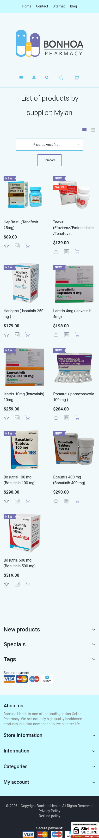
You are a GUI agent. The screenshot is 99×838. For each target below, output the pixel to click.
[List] (92, 130)
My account (16, 782)
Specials (15, 644)
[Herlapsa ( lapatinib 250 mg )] (25, 283)
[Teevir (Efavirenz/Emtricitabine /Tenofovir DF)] (74, 194)
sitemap (59, 6)
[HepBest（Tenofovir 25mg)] (25, 194)
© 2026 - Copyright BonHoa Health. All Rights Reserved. (49, 806)
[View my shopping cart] (77, 77)
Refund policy (49, 816)
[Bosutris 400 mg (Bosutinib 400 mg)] (74, 449)
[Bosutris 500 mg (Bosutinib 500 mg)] (25, 533)
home (26, 6)
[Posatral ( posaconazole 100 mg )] (74, 366)
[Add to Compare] (17, 246)
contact (42, 6)
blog (73, 6)
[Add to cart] (28, 246)
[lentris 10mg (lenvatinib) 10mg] (25, 366)
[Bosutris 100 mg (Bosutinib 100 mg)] (25, 449)
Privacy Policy (49, 811)
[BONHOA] (49, 43)
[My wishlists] (61, 77)
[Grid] (84, 130)
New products (22, 629)
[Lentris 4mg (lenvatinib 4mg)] (74, 283)
